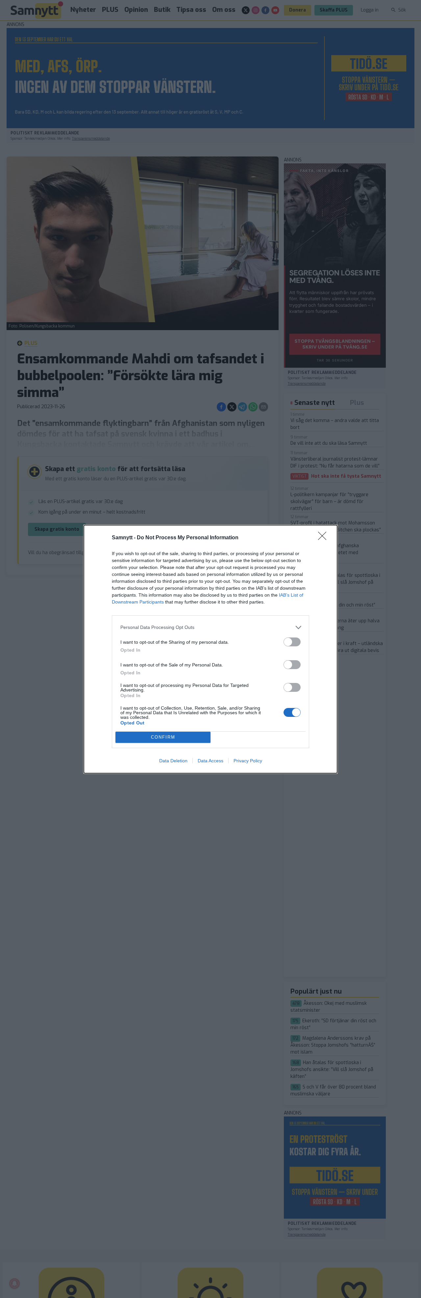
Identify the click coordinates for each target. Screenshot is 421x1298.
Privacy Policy (248, 760)
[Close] (324, 538)
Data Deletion (173, 760)
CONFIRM (163, 737)
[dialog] (210, 649)
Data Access (210, 760)
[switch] (292, 641)
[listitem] (210, 627)
